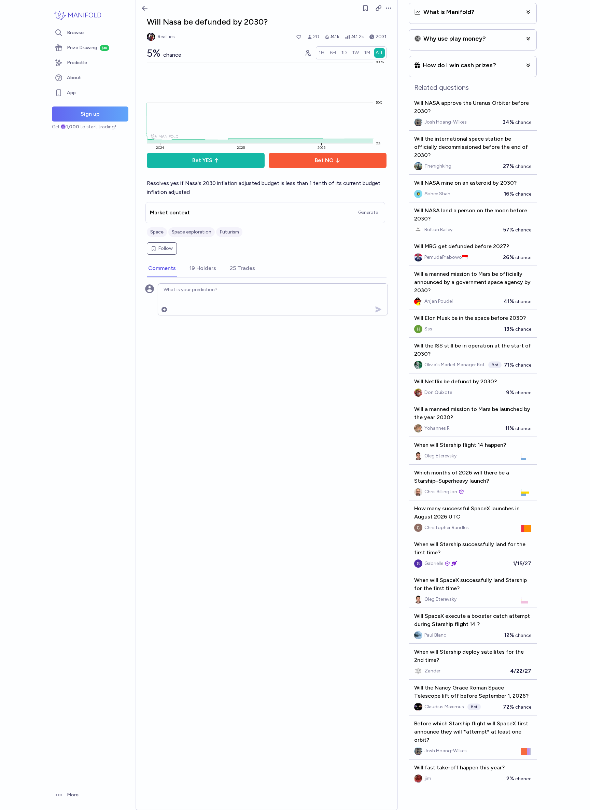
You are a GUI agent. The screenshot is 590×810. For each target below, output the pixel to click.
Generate (368, 212)
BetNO (324, 160)
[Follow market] (365, 8)
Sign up (90, 114)
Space (157, 232)
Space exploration (191, 232)
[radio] (322, 53)
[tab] (162, 268)
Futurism (229, 232)
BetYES (202, 160)
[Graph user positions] (307, 52)
